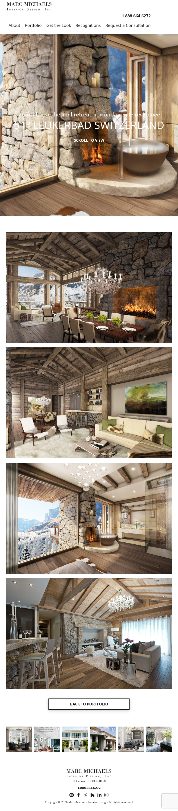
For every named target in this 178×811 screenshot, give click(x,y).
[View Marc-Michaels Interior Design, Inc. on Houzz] (92, 795)
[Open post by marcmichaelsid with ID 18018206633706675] (75, 739)
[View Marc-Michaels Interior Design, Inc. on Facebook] (78, 795)
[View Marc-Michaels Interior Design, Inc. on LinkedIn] (99, 795)
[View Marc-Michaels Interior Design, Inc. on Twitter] (85, 795)
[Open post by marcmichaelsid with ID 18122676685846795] (159, 739)
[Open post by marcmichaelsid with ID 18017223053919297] (47, 739)
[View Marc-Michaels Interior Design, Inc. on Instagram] (106, 795)
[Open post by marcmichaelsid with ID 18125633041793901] (19, 739)
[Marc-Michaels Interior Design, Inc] (89, 774)
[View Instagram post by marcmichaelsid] (29, 749)
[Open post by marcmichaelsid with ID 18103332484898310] (131, 739)
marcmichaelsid (19, 730)
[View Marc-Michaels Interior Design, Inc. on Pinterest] (71, 795)
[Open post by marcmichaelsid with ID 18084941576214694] (103, 739)
